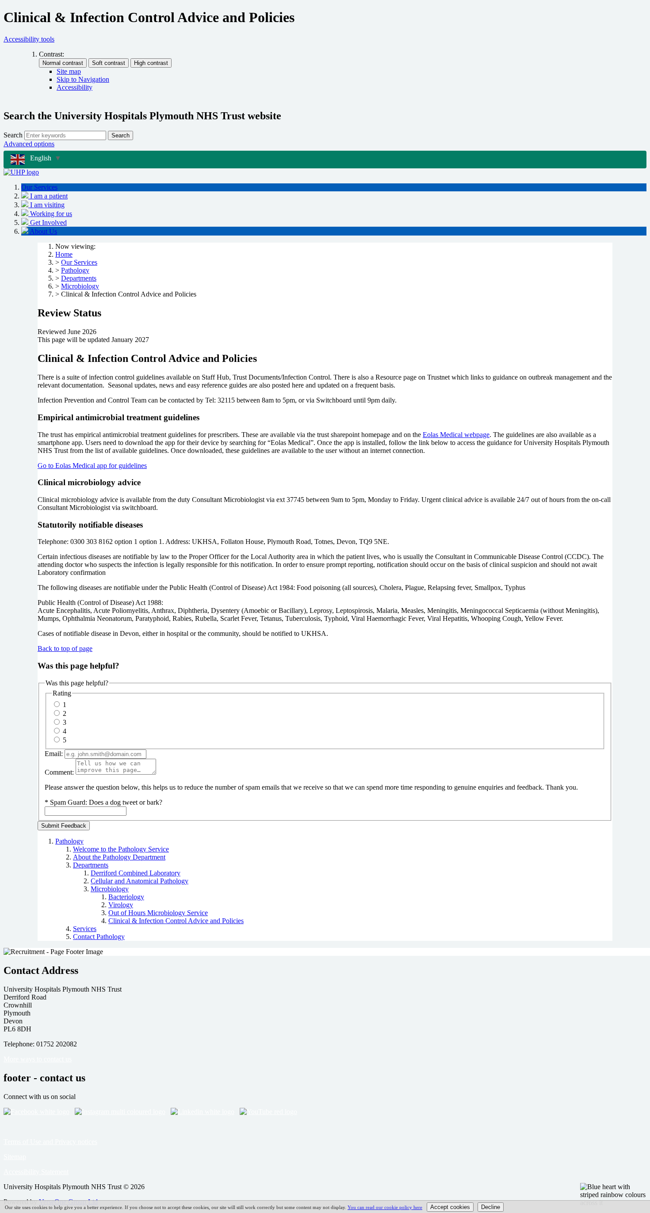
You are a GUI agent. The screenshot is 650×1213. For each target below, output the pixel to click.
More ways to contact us (38, 1059)
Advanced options (29, 144)
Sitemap (15, 1156)
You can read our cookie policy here (385, 1207)
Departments (78, 278)
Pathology (75, 270)
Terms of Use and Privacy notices (50, 1141)
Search (13, 135)
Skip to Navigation (83, 79)
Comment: (59, 772)
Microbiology (80, 286)
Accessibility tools (29, 39)
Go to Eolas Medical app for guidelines (92, 465)
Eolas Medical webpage (456, 434)
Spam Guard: (106, 802)
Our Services (79, 262)
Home (64, 254)
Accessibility (74, 87)
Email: (54, 753)
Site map (69, 71)
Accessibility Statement (36, 1171)
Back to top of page (65, 648)
